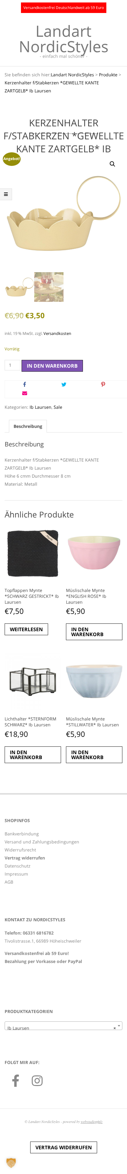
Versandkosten (57, 333)
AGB (9, 882)
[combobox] (63, 1025)
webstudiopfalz (92, 1121)
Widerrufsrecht (20, 850)
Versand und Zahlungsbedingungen (42, 842)
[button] (112, 164)
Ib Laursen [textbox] (61, 1028)
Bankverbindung (22, 834)
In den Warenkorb (52, 365)
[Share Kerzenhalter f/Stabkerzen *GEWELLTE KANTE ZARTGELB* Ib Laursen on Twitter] (63, 385)
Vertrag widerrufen (63, 1147)
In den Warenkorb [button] (87, 632)
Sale (58, 407)
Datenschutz (18, 866)
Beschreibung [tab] (28, 426)
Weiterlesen (26, 629)
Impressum (16, 874)
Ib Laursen (40, 407)
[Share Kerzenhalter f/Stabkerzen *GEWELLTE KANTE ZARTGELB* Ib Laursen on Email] (24, 393)
